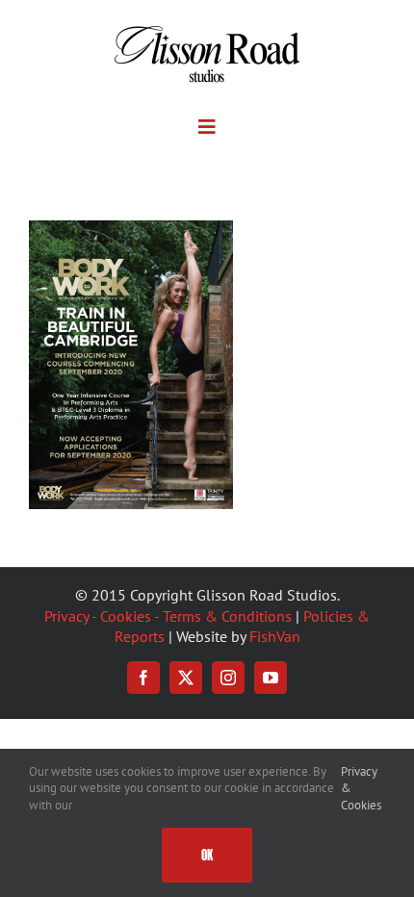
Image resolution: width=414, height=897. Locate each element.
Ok (207, 855)
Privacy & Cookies (361, 788)
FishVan (274, 636)
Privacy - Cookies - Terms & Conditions (168, 616)
